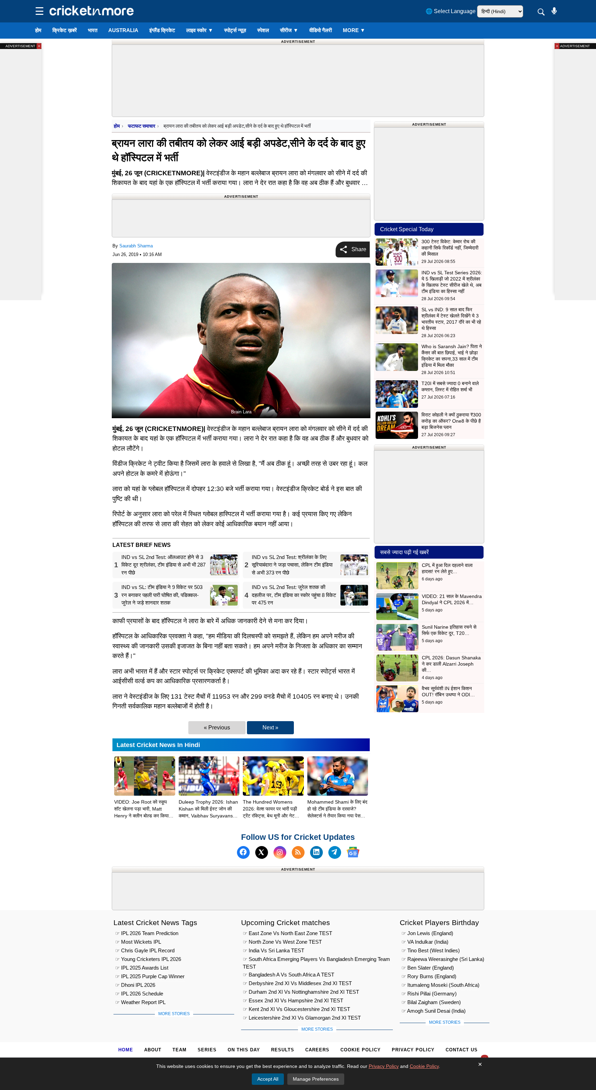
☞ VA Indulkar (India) (424, 942)
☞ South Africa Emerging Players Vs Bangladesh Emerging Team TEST (316, 960)
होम (38, 30)
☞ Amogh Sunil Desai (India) (433, 1011)
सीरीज (289, 30)
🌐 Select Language (451, 11)
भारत (92, 30)
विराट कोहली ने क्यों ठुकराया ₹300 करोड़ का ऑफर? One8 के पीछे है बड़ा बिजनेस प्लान (451, 421)
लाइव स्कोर (199, 30)
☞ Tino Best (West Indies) (430, 950)
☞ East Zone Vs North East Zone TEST (287, 933)
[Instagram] (280, 852)
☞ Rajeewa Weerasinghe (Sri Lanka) (442, 959)
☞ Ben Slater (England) (427, 968)
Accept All (267, 1079)
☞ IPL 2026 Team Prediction (146, 933)
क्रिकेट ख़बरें (64, 30)
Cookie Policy (360, 1049)
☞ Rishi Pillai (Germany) (429, 993)
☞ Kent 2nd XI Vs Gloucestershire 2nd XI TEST (296, 1009)
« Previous (217, 727)
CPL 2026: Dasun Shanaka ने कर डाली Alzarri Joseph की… (451, 664)
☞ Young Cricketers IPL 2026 (148, 959)
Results (282, 1049)
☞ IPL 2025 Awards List (141, 968)
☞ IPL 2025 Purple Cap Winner (150, 976)
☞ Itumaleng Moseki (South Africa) (440, 985)
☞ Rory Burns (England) (428, 976)
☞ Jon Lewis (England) (427, 933)
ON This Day (244, 1049)
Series (207, 1049)
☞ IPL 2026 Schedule (139, 993)
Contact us (462, 1049)
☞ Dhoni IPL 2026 (135, 985)
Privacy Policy (413, 1049)
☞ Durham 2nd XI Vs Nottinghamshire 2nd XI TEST (301, 992)
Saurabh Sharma (136, 245)
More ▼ (354, 30)
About (152, 1049)
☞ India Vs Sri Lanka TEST (273, 950)
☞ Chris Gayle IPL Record (145, 950)
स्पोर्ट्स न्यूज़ (235, 30)
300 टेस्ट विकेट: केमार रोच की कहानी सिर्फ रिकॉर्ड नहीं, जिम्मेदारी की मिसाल (449, 248)
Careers (317, 1049)
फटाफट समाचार (141, 126)
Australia (123, 30)
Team (179, 1049)
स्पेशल (263, 30)
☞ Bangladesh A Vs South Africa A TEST (288, 975)
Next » (270, 727)
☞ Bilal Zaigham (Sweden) (431, 1002)
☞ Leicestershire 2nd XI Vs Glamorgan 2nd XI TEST (302, 1018)
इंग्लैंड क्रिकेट (162, 30)
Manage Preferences (316, 1079)
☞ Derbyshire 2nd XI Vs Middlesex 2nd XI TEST (297, 983)
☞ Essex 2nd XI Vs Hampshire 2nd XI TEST (293, 1000)
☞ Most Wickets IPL (138, 942)
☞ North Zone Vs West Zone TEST (282, 942)
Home (125, 1049)
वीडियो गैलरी (320, 30)
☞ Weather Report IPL (140, 1002)
